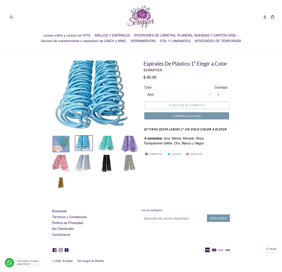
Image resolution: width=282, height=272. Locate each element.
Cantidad (220, 87)
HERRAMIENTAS (143, 40)
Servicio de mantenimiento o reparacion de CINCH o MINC (83, 40)
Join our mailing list (151, 210)
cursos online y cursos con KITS (67, 35)
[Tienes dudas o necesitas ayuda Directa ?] (9, 262)
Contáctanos (61, 234)
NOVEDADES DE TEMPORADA (218, 40)
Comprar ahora (186, 116)
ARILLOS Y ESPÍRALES (112, 35)
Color (148, 87)
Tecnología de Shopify (90, 261)
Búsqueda (59, 211)
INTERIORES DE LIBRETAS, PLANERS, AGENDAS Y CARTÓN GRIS (185, 35)
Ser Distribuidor (63, 228)
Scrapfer (68, 261)
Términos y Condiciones (69, 216)
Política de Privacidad (67, 222)
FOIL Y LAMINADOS (175, 40)
